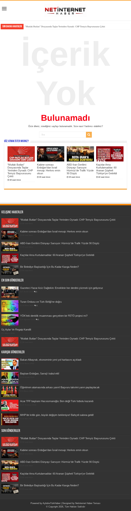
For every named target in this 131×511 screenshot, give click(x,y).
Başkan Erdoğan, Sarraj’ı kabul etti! (39, 373)
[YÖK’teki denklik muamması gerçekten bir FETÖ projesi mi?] (9, 320)
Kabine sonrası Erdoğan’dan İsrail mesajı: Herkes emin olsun (48, 169)
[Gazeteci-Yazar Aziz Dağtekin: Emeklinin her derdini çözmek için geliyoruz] (9, 292)
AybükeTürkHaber (51, 503)
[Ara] (89, 135)
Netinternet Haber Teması (87, 503)
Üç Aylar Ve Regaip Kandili (16, 329)
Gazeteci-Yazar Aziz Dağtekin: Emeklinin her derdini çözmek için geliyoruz (61, 287)
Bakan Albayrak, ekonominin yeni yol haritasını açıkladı (50, 359)
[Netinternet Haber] (65, 10)
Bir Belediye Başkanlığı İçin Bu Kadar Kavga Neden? (49, 266)
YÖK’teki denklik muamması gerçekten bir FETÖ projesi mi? (54, 315)
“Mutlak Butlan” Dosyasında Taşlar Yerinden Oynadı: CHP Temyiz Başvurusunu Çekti (65, 26)
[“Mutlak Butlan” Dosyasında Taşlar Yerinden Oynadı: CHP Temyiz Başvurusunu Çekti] (9, 342)
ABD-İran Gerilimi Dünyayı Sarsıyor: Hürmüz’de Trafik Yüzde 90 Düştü (80, 169)
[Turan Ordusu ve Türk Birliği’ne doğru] (9, 306)
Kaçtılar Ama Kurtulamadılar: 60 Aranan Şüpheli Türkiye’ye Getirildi (106, 169)
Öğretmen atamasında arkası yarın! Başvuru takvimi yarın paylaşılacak (60, 387)
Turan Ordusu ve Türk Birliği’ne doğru (41, 301)
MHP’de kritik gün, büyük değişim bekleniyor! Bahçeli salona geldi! (57, 414)
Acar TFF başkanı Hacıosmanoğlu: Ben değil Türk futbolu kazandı (56, 401)
